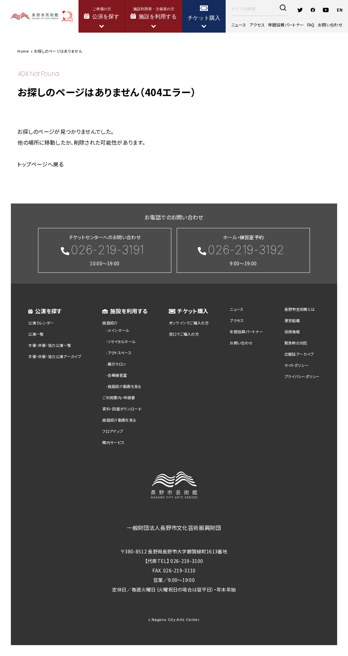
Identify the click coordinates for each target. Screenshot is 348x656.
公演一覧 (36, 334)
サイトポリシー (296, 365)
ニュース (238, 25)
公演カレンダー (41, 322)
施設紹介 (110, 322)
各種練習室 (117, 375)
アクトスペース (120, 352)
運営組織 (292, 320)
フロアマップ (112, 431)
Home (23, 51)
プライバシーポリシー (302, 376)
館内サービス (113, 442)
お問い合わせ (330, 25)
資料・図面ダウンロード (121, 408)
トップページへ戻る (40, 164)
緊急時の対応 (296, 342)
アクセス (257, 25)
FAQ (311, 25)
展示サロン (117, 364)
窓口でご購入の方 (184, 334)
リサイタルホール (122, 341)
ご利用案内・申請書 (118, 397)
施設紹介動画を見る (125, 386)
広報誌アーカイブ (299, 354)
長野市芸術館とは (299, 309)
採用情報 (292, 331)
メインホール (118, 330)
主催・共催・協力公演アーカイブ (54, 356)
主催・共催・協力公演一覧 (49, 345)
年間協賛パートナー (286, 25)
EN (340, 10)
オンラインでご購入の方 (189, 322)
